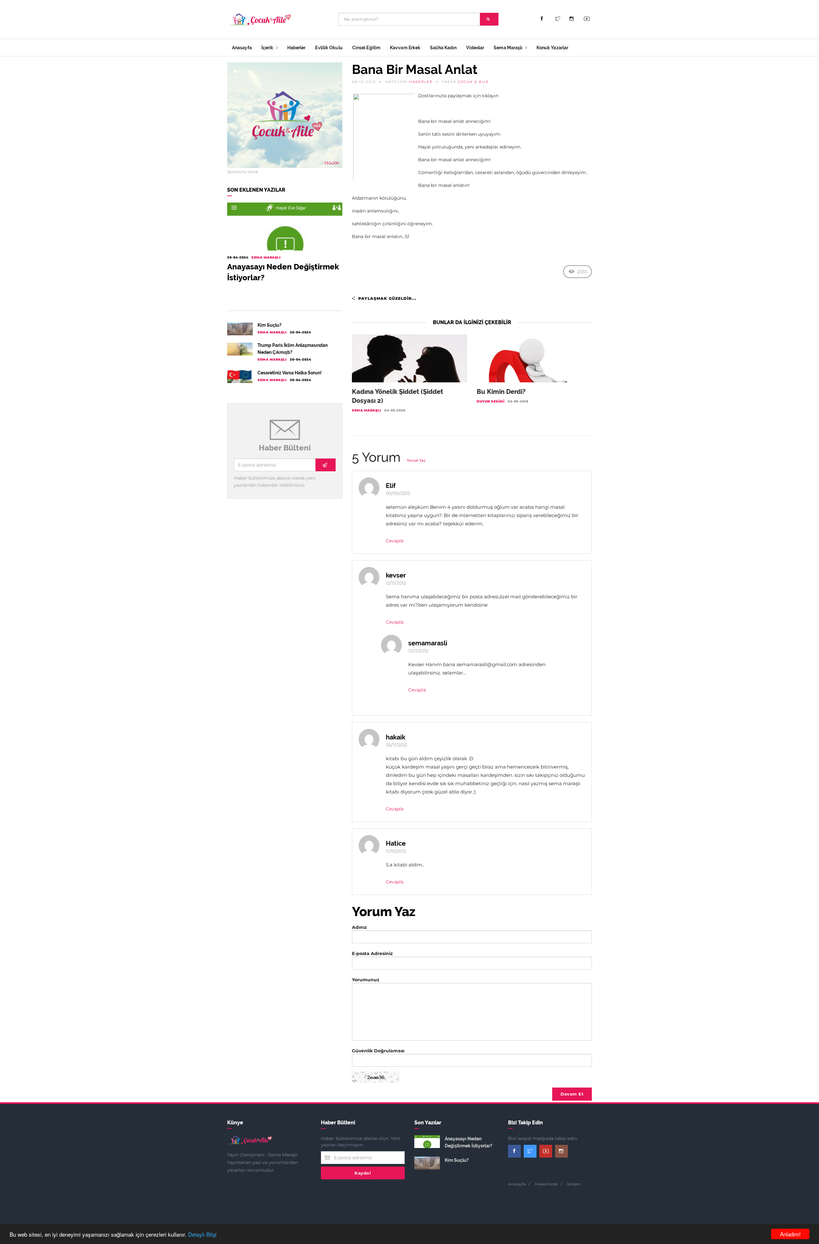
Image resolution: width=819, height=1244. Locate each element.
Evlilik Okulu (328, 47)
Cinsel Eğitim (366, 47)
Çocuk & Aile (473, 82)
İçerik (267, 47)
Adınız (359, 927)
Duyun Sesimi (491, 401)
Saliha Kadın (443, 47)
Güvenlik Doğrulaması (378, 1051)
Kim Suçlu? (270, 325)
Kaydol (362, 1173)
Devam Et (572, 1093)
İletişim (574, 1184)
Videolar (475, 47)
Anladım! (790, 1234)
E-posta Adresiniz (372, 953)
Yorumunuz (365, 980)
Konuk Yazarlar (552, 47)
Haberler (296, 47)
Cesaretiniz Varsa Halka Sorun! (290, 372)
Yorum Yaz (416, 460)
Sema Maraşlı (508, 47)
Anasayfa (242, 47)
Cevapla (394, 541)
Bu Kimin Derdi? (501, 391)
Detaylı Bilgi (202, 1234)
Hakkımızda (546, 1184)
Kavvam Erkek (405, 47)
